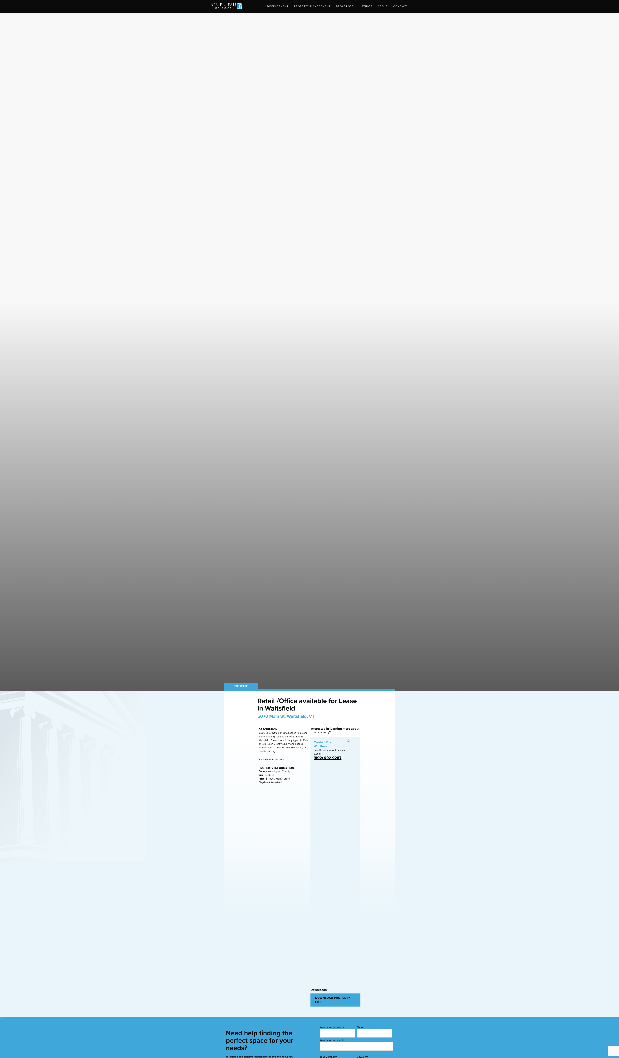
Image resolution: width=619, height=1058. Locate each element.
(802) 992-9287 (327, 758)
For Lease (241, 686)
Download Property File (332, 1000)
